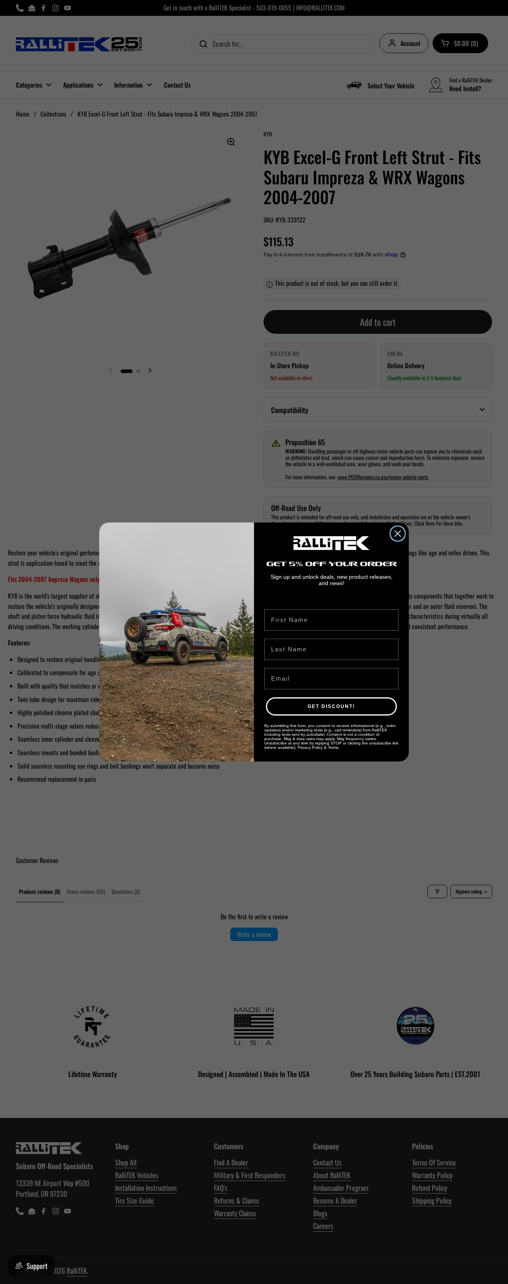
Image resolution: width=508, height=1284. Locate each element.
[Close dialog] (398, 533)
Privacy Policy (310, 747)
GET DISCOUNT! (331, 706)
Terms (333, 747)
